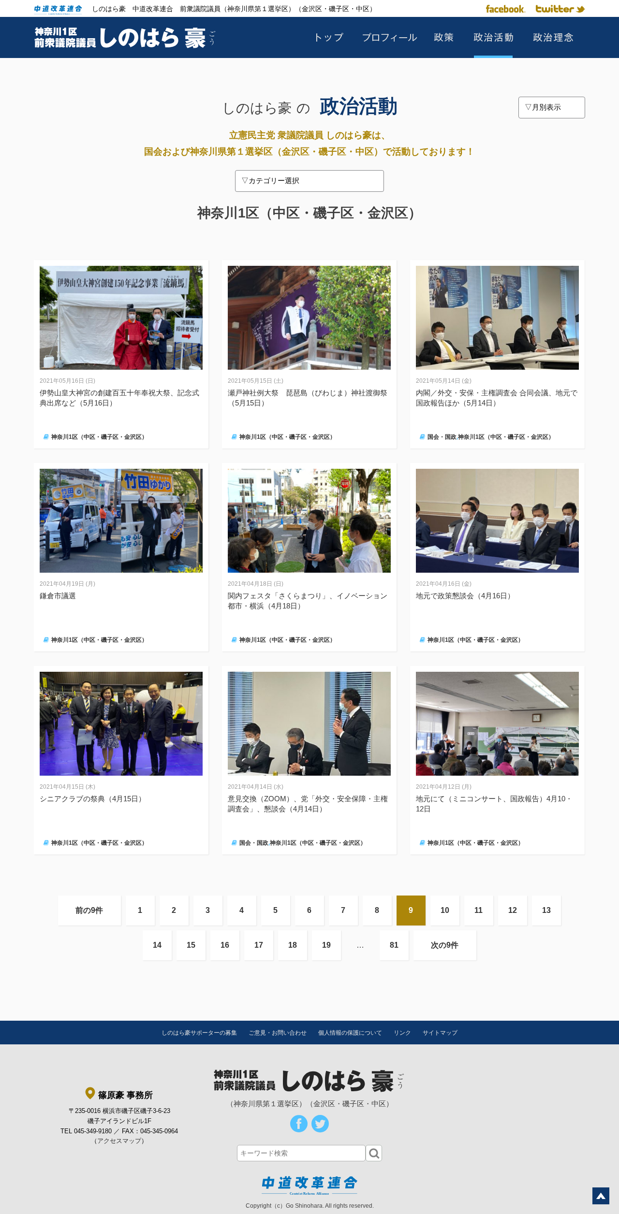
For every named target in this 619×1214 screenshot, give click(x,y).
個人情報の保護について (350, 1032)
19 (326, 945)
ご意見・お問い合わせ (278, 1032)
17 (258, 945)
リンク (402, 1032)
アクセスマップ (119, 1140)
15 (191, 945)
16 (225, 945)
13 (546, 910)
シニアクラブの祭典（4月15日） (93, 799)
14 (157, 945)
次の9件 (444, 945)
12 (512, 910)
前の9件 (89, 910)
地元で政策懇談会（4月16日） (465, 596)
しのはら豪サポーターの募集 (199, 1032)
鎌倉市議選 (58, 596)
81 (394, 945)
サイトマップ (440, 1032)
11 (478, 910)
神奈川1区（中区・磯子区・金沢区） (99, 437)
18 (292, 945)
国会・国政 (442, 437)
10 (445, 910)
